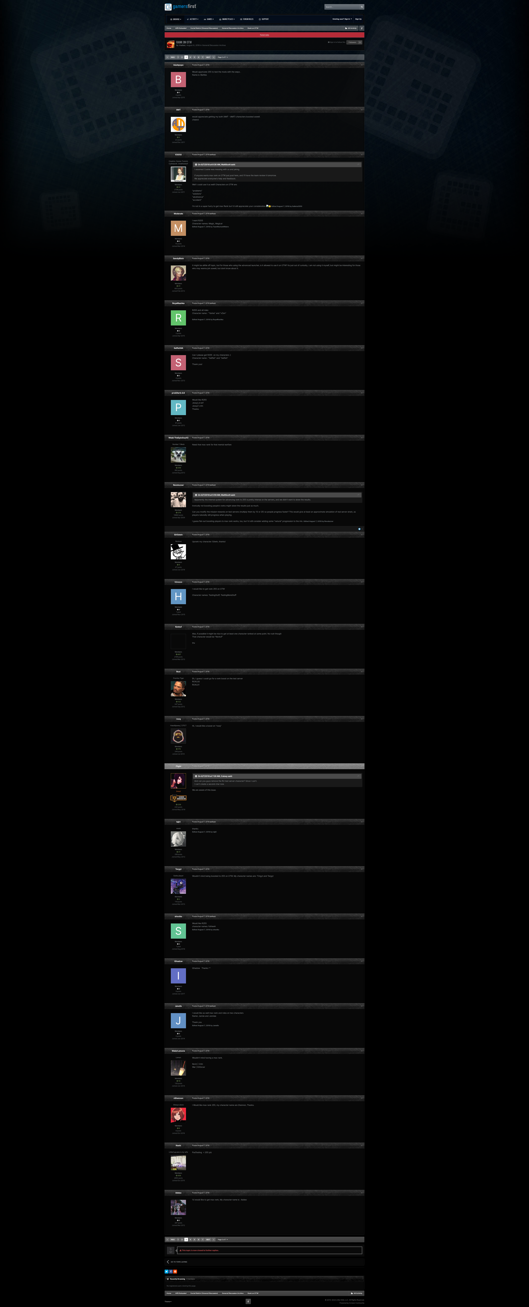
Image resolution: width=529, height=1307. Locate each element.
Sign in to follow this (337, 42)
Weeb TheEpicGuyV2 (178, 437)
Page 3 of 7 (222, 57)
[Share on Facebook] (171, 1271)
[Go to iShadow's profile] (178, 975)
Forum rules (264, 35)
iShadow (178, 961)
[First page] (167, 57)
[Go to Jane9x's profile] (178, 1020)
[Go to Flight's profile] (178, 780)
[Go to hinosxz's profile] (178, 596)
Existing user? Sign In (342, 19)
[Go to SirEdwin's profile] (178, 551)
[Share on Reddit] (175, 1271)
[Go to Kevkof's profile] (178, 641)
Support (265, 19)
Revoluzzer (178, 485)
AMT (178, 110)
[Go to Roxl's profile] (178, 688)
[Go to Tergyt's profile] (178, 886)
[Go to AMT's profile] (178, 124)
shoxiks (178, 916)
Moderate (178, 213)
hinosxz (178, 582)
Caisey (224, 776)
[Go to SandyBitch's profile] (178, 273)
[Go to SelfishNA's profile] (178, 362)
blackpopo (178, 65)
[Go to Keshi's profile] (178, 1162)
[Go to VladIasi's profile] (170, 44)
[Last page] (213, 57)
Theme (167, 1302)
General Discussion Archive (214, 45)
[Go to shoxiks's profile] (178, 931)
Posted (200, 65)
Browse (176, 19)
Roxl (178, 671)
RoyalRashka (178, 303)
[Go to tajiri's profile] (178, 839)
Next (208, 57)
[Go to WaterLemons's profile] (178, 1068)
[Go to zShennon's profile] (178, 1115)
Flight (178, 766)
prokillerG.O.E (178, 393)
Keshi (178, 1145)
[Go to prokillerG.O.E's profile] (178, 407)
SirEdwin (178, 534)
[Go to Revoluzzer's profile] (178, 499)
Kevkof (178, 627)
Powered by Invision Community (352, 1303)
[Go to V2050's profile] (178, 174)
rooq (178, 719)
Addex (178, 1193)
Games (209, 19)
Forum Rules (248, 19)
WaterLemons (178, 1051)
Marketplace (227, 19)
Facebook (361, 28)
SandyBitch (178, 258)
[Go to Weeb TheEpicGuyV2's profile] (178, 454)
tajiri (178, 822)
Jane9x (178, 1006)
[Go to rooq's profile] (178, 736)
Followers (352, 42)
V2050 (178, 154)
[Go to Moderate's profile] (178, 228)
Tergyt (178, 869)
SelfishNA (178, 348)
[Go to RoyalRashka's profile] (178, 317)
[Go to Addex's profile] (178, 1207)
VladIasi (182, 45)
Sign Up (358, 19)
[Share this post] (361, 65)
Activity (193, 19)
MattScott (225, 164)
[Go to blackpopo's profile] (178, 79)
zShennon (178, 1098)
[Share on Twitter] (166, 1271)
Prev (173, 57)
